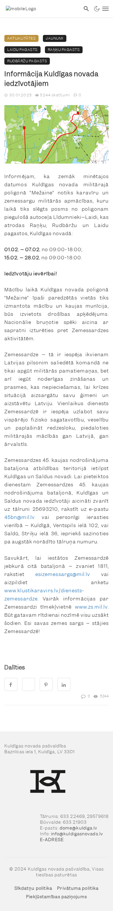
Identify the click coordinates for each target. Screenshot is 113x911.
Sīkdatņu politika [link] (33, 888)
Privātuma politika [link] (78, 888)
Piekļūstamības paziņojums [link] (56, 897)
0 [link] (80, 95)
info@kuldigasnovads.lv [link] (77, 834)
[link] (40, 9)
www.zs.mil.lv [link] (91, 607)
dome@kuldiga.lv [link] (79, 828)
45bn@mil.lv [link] (19, 517)
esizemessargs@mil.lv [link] (62, 574)
